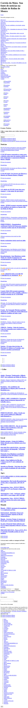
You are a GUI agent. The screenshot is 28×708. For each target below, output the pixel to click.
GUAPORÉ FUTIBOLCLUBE (8, 570)
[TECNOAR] (4, 536)
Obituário (6, 687)
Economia (3, 557)
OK (2, 706)
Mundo (2, 574)
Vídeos (5, 690)
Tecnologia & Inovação (9, 634)
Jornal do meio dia (8, 624)
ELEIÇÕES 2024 (5, 562)
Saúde (2, 583)
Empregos (3, 73)
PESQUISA (3, 577)
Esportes (6, 629)
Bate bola (6, 621)
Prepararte (6, 703)
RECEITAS (3, 582)
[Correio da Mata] (5, 66)
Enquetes (6, 702)
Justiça (2, 571)
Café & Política (7, 623)
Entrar (2, 14)
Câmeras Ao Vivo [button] (8, 694)
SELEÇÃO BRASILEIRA (7, 585)
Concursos (6, 680)
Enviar (15, 601)
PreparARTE (4, 581)
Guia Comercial (4, 74)
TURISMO (3, 587)
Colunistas (6, 682)
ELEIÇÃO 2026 (5, 561)
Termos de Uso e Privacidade (7, 592)
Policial (2, 578)
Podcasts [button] (6, 620)
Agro (2, 550)
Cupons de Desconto (8, 700)
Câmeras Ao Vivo (5, 77)
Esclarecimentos (7, 686)
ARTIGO (3, 551)
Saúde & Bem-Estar (8, 632)
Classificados (4, 70)
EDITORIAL (4, 558)
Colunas (2, 72)
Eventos (2, 565)
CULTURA (3, 554)
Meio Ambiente (4, 573)
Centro (5, 695)
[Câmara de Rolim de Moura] (8, 364)
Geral (2, 569)
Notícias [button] (5, 639)
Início (2, 69)
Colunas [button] (5, 627)
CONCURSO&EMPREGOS (8, 553)
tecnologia (3, 586)
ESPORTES (3, 563)
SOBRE (3, 593)
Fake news (3, 566)
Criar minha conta (5, 547)
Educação (3, 559)
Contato (2, 78)
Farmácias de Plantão (6, 76)
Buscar (2, 137)
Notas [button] (5, 683)
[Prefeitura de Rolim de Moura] (8, 139)
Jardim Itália (6, 696)
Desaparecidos (7, 684)
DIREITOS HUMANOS (7, 555)
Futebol (2, 567)
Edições (5, 638)
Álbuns (5, 691)
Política (2, 579)
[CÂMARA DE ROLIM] (13, 141)
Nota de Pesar (4, 575)
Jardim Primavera (8, 698)
